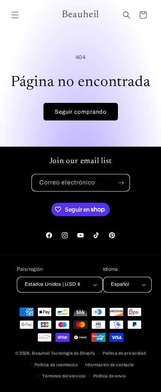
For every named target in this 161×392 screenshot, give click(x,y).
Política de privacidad (124, 353)
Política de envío (109, 376)
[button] (15, 15)
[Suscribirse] (121, 183)
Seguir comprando (81, 112)
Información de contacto (109, 364)
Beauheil (41, 353)
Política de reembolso (56, 364)
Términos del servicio (64, 376)
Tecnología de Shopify (73, 353)
